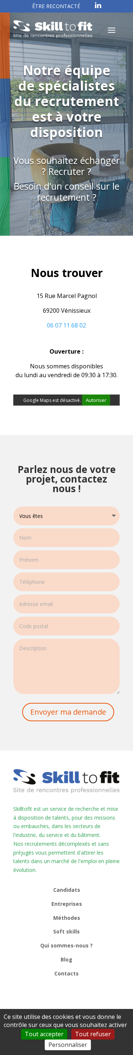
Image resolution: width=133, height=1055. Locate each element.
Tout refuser (93, 1034)
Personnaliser (67, 1045)
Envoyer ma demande (68, 712)
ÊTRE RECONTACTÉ (56, 6)
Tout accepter (44, 1034)
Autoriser (96, 400)
